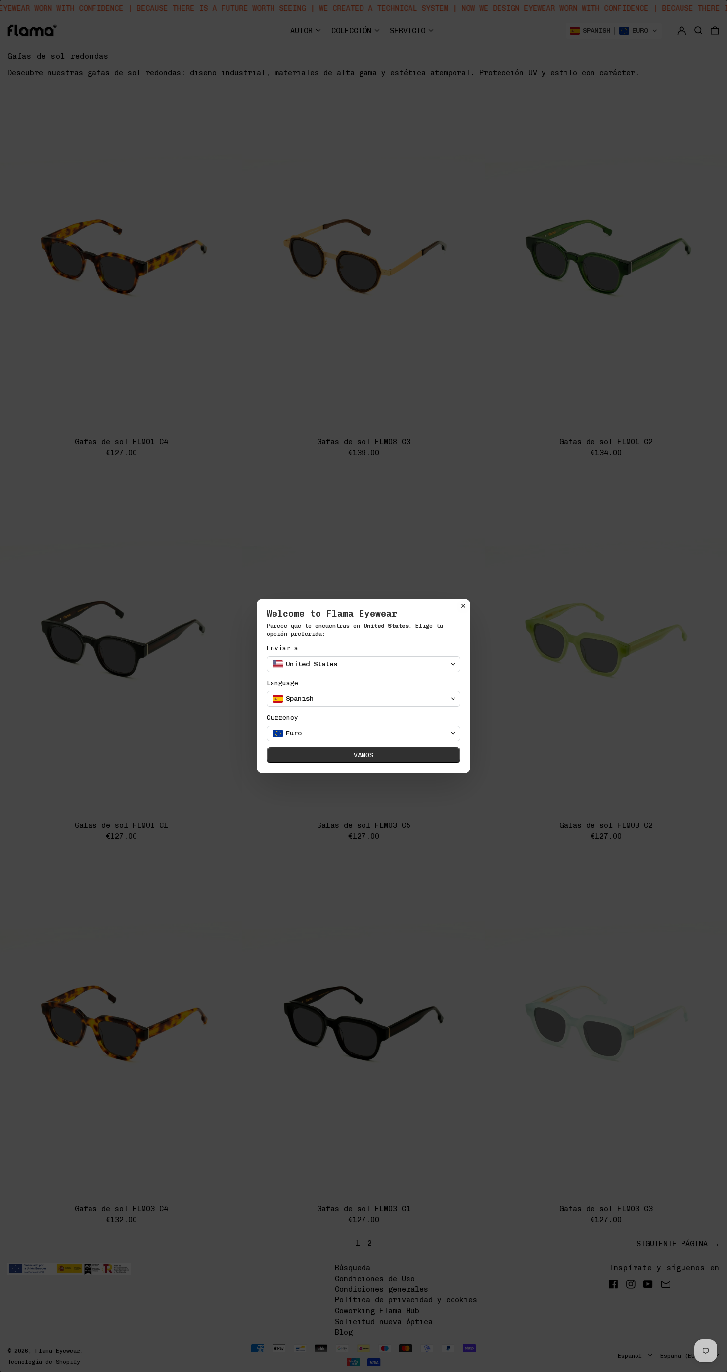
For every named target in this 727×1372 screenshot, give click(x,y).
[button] (363, 664)
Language (282, 682)
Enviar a (282, 648)
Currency (282, 717)
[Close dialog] (463, 606)
